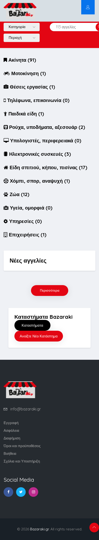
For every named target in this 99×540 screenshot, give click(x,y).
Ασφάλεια (11, 430)
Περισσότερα (49, 290)
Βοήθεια (10, 453)
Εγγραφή (11, 422)
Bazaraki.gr (39, 529)
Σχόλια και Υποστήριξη (22, 461)
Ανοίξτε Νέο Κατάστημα (39, 336)
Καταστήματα (32, 325)
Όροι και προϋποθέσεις (22, 446)
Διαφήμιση (12, 438)
